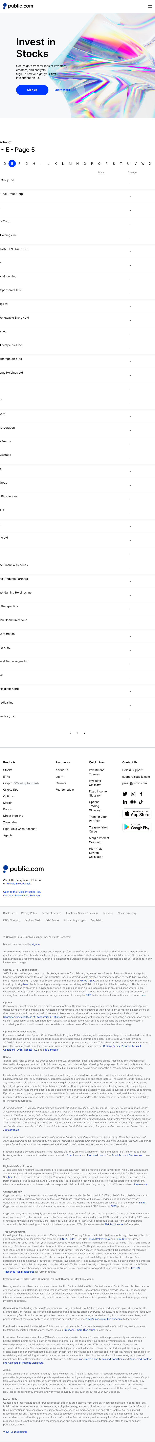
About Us (62, 770)
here (25, 984)
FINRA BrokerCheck (99, 1238)
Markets (108, 913)
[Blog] (133, 802)
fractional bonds (96, 1155)
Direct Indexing (13, 816)
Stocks (7, 770)
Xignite (36, 944)
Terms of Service (51, 913)
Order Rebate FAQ (27, 1049)
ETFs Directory (11, 920)
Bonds (7, 809)
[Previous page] (70, 732)
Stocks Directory (126, 913)
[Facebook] (141, 794)
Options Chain (33, 920)
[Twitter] (125, 794)
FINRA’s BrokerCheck (19, 883)
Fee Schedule (65, 789)
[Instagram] (133, 794)
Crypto (21, 783)
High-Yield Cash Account (20, 829)
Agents (8, 835)
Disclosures (9, 913)
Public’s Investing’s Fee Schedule (104, 1319)
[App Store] (137, 813)
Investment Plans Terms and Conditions (101, 1359)
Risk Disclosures (114, 1224)
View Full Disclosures (15, 1431)
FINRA (83, 980)
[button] (18, 6)
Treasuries (10, 822)
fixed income (74, 1155)
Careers (61, 783)
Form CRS (121, 1238)
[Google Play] (137, 827)
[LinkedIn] (125, 802)
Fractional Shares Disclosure (82, 913)
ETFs (6, 777)
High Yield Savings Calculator (96, 853)
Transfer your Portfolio (98, 819)
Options (8, 796)
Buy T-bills (97, 920)
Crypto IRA (10, 789)
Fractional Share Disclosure (79, 1329)
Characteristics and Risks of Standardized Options (32, 1016)
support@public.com (136, 777)
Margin (7, 803)
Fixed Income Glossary (98, 793)
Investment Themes (96, 772)
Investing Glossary (95, 783)
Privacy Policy (29, 913)
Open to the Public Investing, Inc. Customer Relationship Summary (22, 893)
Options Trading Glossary (95, 806)
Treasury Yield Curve (98, 829)
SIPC (92, 980)
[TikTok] (140, 802)
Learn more (140, 1184)
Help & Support (132, 770)
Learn (59, 777)
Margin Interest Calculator (99, 840)
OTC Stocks (53, 920)
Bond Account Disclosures (127, 1155)
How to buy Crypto (75, 920)
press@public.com (134, 783)
